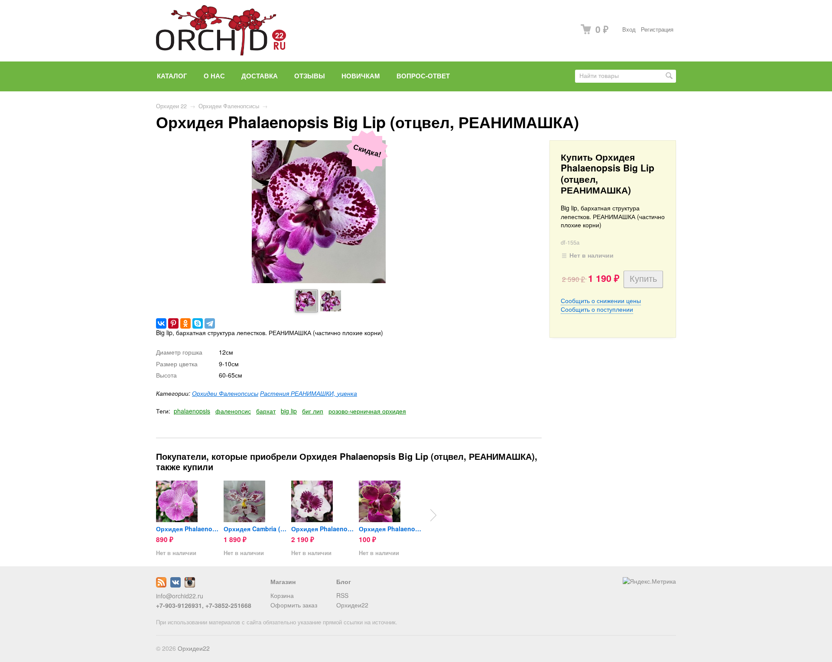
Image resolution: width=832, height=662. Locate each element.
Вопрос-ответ (423, 76)
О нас (214, 76)
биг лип (312, 411)
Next (433, 515)
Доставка (259, 76)
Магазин (283, 581)
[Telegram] (210, 323)
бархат (266, 411)
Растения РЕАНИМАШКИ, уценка (308, 393)
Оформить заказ (293, 605)
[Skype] (197, 323)
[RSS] (161, 585)
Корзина (282, 595)
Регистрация (657, 29)
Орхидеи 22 (171, 106)
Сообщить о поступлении (597, 309)
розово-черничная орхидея (367, 411)
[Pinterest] (173, 323)
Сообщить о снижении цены (601, 300)
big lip (289, 411)
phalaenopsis (192, 411)
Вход (629, 29)
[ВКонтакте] (161, 323)
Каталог (172, 76)
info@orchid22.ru (179, 595)
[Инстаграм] (190, 585)
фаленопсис (233, 411)
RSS (342, 595)
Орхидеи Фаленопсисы (228, 106)
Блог (343, 581)
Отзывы (309, 76)
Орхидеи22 (352, 605)
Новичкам (360, 76)
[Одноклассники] (185, 323)
